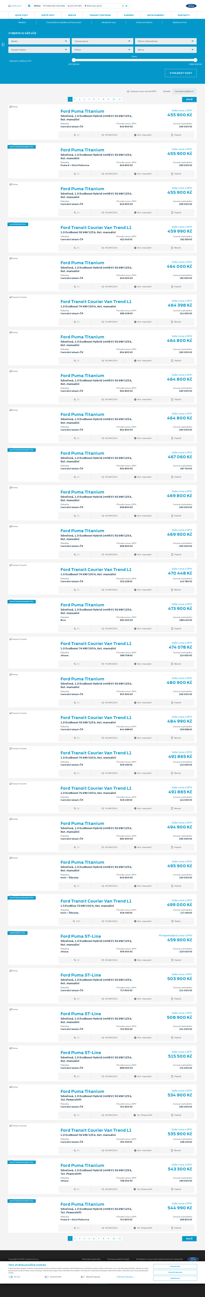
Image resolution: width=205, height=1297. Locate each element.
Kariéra (129, 15)
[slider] (74, 60)
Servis (72, 15)
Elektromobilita (144, 22)
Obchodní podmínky (91, 1259)
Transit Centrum (100, 15)
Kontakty (184, 15)
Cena (134, 56)
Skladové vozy (109, 22)
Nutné (17, 1276)
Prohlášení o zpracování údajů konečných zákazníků (159, 1259)
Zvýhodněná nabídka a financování (63, 22)
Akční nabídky (155, 15)
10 (114, 99)
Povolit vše (175, 1266)
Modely (22, 22)
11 (120, 99)
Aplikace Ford (179, 22)
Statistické (55, 1276)
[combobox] (39, 41)
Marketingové (93, 1276)
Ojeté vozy (48, 15)
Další (189, 99)
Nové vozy (21, 15)
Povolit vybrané (175, 1272)
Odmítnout (175, 1278)
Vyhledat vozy (181, 73)
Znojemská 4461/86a (68, 6)
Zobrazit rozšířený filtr (20, 60)
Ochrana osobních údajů (118, 1259)
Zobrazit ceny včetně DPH (143, 91)
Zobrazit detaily (125, 1276)
